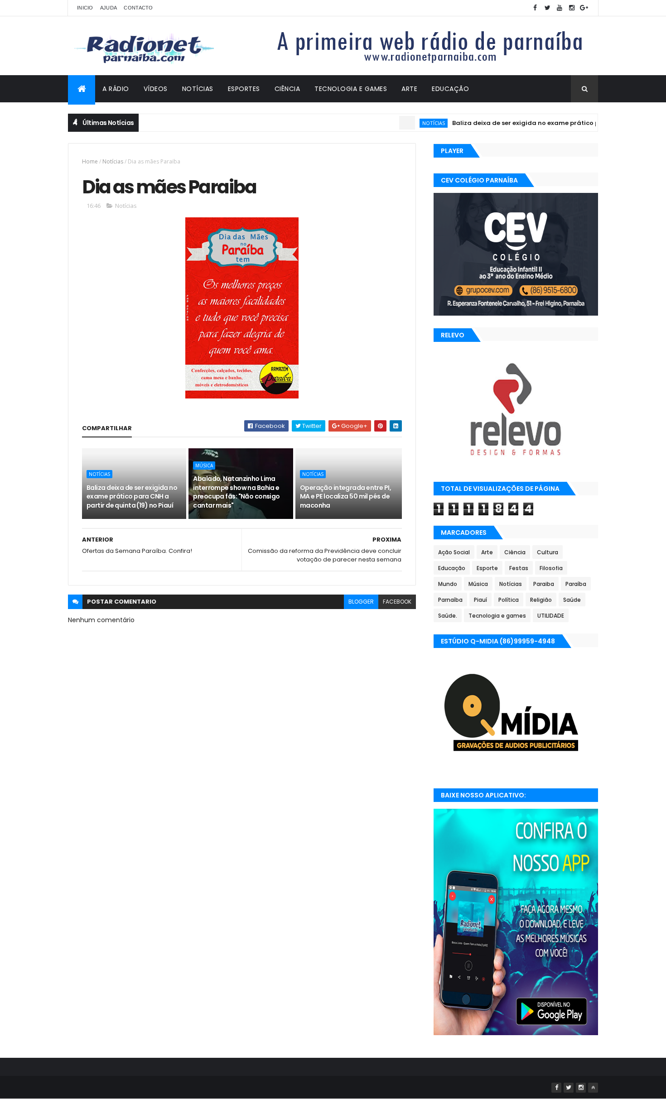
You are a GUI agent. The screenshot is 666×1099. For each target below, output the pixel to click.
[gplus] (584, 8)
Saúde (572, 600)
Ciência (287, 88)
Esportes (244, 88)
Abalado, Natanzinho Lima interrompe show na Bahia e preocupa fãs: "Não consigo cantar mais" (236, 492)
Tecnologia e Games (350, 88)
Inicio (85, 7)
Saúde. (447, 615)
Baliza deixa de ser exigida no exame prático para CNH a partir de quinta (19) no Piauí (132, 496)
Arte (409, 88)
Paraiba (543, 584)
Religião (541, 600)
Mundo (447, 584)
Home (90, 161)
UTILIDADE (550, 615)
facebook (397, 601)
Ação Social (454, 552)
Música (204, 465)
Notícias (197, 88)
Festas (518, 568)
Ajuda (108, 7)
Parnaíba (450, 600)
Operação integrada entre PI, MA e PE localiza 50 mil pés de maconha (345, 496)
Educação (450, 88)
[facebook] (535, 8)
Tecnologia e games (497, 615)
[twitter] (547, 8)
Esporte (487, 568)
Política (508, 600)
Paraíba (575, 584)
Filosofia (551, 568)
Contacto (138, 7)
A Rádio (115, 88)
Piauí (480, 600)
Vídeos (156, 88)
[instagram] (572, 8)
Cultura (547, 552)
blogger (361, 601)
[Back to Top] (593, 1088)
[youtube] (560, 8)
